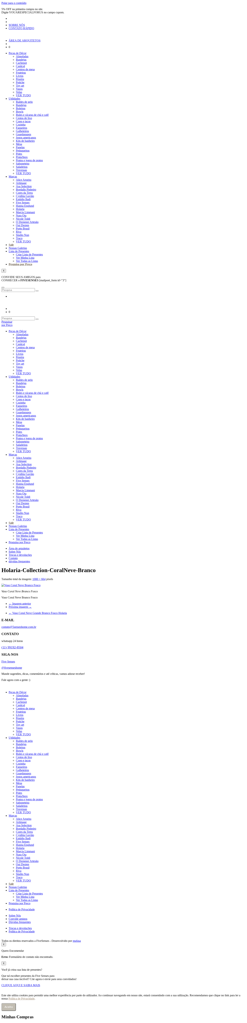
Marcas (13, 176)
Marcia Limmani (25, 212)
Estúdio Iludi (23, 199)
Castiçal (20, 66)
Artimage (21, 183)
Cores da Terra (24, 192)
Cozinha (20, 124)
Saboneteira (22, 163)
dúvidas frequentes (19, 561)
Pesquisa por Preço (20, 264)
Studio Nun (22, 235)
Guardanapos (23, 134)
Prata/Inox (22, 157)
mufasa (77, 940)
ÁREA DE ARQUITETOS (25, 40)
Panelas (20, 147)
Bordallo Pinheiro (26, 189)
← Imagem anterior (20, 603)
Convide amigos (18, 918)
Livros (19, 75)
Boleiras (20, 108)
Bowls (19, 111)
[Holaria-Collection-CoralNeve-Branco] (21, 585)
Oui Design (22, 225)
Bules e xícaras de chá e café (32, 114)
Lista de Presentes (19, 251)
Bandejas (21, 59)
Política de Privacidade (22, 909)
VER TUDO (23, 95)
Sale (11, 244)
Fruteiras (21, 72)
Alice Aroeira (23, 179)
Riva (18, 231)
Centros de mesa (25, 69)
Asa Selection (24, 186)
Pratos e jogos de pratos (29, 160)
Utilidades (14, 98)
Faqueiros (21, 127)
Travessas (21, 170)
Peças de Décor (17, 53)
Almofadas (22, 56)
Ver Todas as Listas (27, 261)
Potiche (20, 82)
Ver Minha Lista (25, 257)
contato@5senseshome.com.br (18, 626)
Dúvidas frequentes (20, 922)
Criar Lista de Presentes (29, 254)
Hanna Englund (25, 205)
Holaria (20, 209)
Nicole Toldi (23, 218)
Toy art (20, 85)
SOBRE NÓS (17, 25)
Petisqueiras (22, 150)
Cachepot (21, 62)
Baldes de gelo (24, 101)
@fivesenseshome (11, 667)
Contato (13, 558)
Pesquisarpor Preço (6, 323)
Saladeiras (21, 166)
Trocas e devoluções (20, 554)
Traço (19, 238)
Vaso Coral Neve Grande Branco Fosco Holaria (38, 613)
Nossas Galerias (18, 248)
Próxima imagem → (20, 606)
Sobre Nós (15, 551)
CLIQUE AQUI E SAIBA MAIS (20, 985)
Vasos (19, 88)
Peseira (20, 79)
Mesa (19, 144)
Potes (19, 153)
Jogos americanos (26, 137)
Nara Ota (21, 215)
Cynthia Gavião (25, 196)
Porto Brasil (22, 228)
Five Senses (22, 202)
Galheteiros (22, 131)
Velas (19, 92)
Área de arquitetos (19, 548)
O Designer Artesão (27, 222)
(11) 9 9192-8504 (42, 679)
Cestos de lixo (24, 118)
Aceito (9, 1006)
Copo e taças (23, 121)
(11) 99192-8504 (12, 647)
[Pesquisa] (37, 290)
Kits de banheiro (25, 140)
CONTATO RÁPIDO (21, 28)
